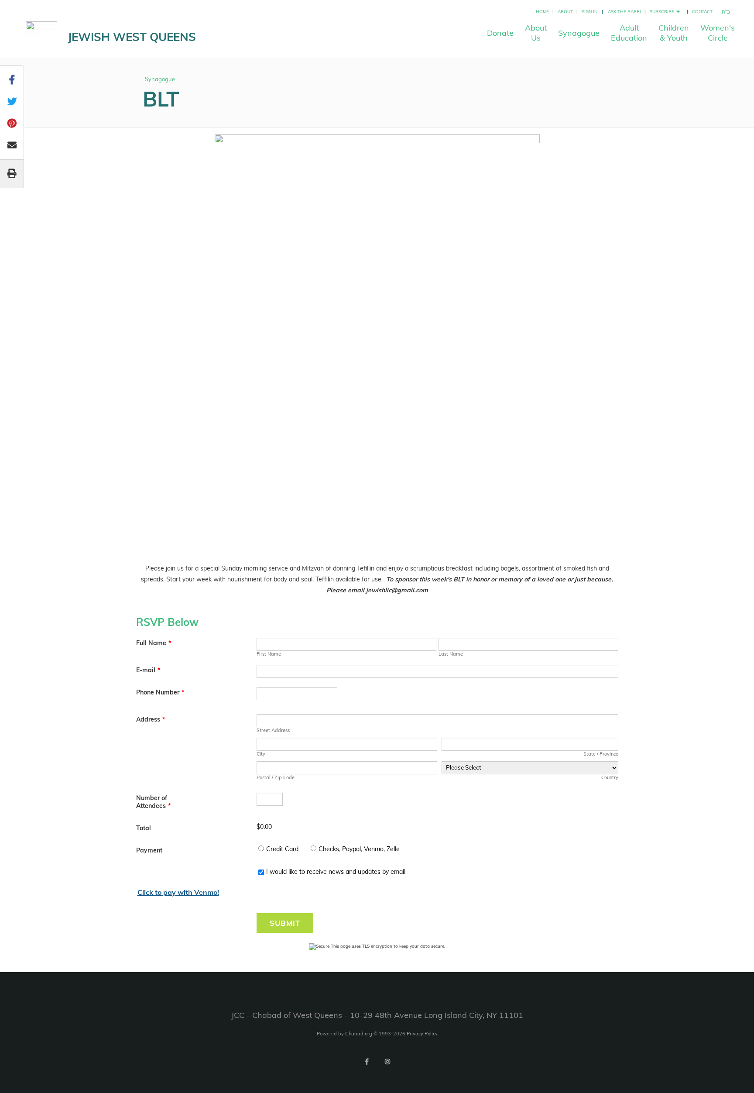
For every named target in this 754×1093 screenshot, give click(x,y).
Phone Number (160, 692)
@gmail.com (409, 590)
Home (542, 11)
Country (609, 777)
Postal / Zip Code (276, 777)
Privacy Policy (422, 1034)
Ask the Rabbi (624, 11)
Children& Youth (673, 33)
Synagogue (579, 33)
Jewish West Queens (132, 37)
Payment (149, 850)
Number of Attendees (153, 802)
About (565, 11)
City (261, 754)
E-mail (148, 670)
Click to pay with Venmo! (178, 892)
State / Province (600, 754)
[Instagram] (387, 1061)
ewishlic (379, 590)
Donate (500, 33)
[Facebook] (366, 1061)
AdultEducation (629, 33)
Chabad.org (358, 1034)
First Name (269, 654)
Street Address (273, 730)
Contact (702, 11)
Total (143, 828)
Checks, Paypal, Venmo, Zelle (359, 849)
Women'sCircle (717, 33)
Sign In (589, 11)
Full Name (153, 643)
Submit (285, 923)
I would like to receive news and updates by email (335, 872)
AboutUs (536, 33)
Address (150, 719)
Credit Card (282, 849)
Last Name (451, 654)
